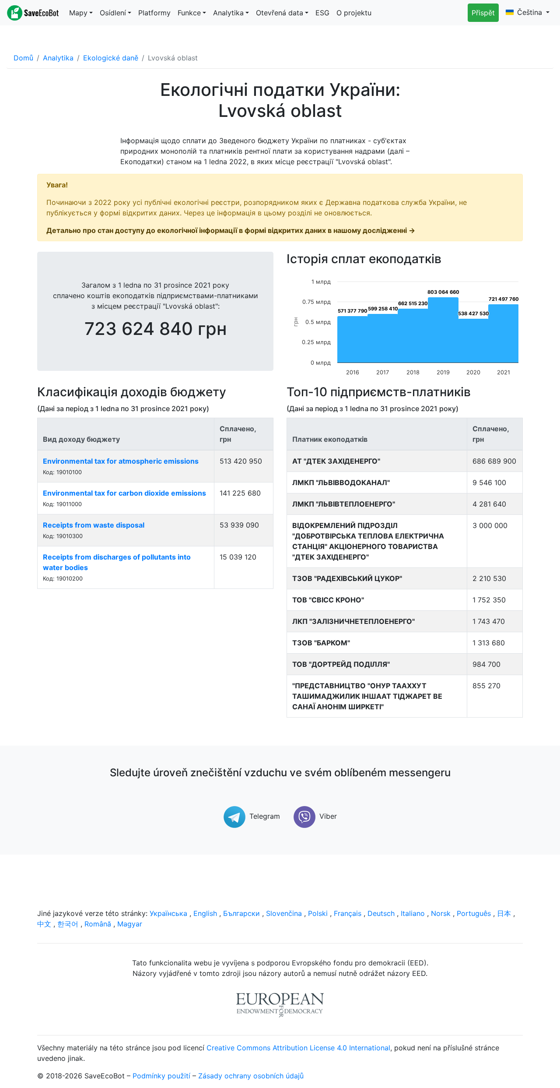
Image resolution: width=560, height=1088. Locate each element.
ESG (322, 12)
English (205, 913)
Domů (23, 57)
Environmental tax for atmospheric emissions (121, 461)
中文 (44, 923)
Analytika (228, 12)
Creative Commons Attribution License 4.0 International (298, 1047)
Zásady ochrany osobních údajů (251, 1075)
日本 (504, 913)
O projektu (353, 12)
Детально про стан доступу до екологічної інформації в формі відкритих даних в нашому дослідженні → (230, 230)
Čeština (530, 12)
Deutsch (381, 913)
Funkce (189, 12)
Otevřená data (279, 12)
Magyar (129, 923)
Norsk (441, 913)
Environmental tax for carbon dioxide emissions (124, 493)
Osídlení (113, 12)
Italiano (413, 913)
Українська (168, 913)
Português (474, 913)
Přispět (483, 12)
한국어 (67, 923)
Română (97, 923)
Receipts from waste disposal (93, 525)
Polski (318, 913)
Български (241, 913)
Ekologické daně (110, 57)
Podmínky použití (161, 1075)
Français (347, 913)
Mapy (78, 12)
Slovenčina (284, 913)
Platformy (154, 12)
